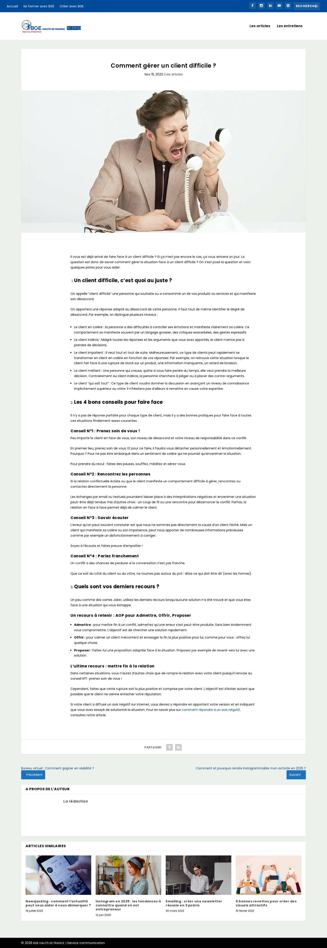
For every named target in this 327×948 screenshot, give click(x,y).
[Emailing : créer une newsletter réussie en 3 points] (198, 875)
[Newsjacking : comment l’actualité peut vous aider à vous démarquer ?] (58, 875)
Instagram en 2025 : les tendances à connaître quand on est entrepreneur (128, 905)
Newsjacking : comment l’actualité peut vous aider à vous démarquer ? (58, 903)
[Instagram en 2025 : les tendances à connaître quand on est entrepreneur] (128, 875)
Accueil (12, 6)
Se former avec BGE (38, 6)
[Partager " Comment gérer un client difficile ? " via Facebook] (169, 747)
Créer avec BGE (72, 6)
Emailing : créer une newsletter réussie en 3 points (194, 903)
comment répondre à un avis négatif (211, 709)
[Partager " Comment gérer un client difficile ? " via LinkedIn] (178, 747)
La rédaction (75, 801)
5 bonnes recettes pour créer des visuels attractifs (266, 903)
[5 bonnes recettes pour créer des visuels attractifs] (268, 875)
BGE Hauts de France (49, 943)
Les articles (260, 26)
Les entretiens (290, 26)
